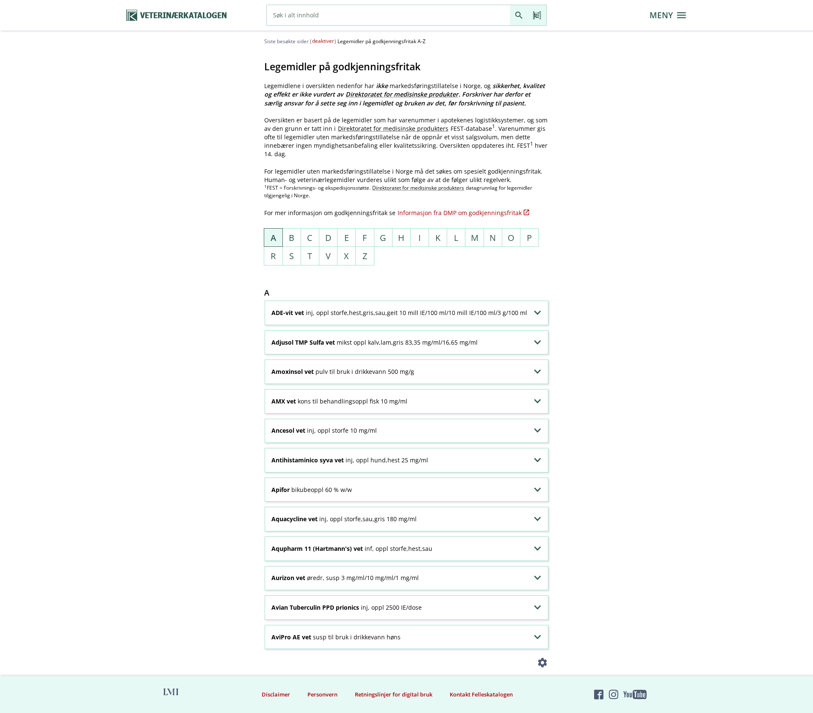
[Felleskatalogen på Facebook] (599, 694)
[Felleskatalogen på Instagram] (613, 694)
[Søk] (519, 15)
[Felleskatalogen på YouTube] (634, 694)
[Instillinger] (542, 664)
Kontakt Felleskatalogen (481, 694)
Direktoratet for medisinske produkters (393, 128)
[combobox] (388, 15)
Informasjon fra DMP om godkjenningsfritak (460, 213)
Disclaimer (276, 694)
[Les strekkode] (537, 15)
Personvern (322, 694)
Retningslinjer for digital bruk (393, 694)
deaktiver (323, 41)
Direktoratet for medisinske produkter (402, 94)
